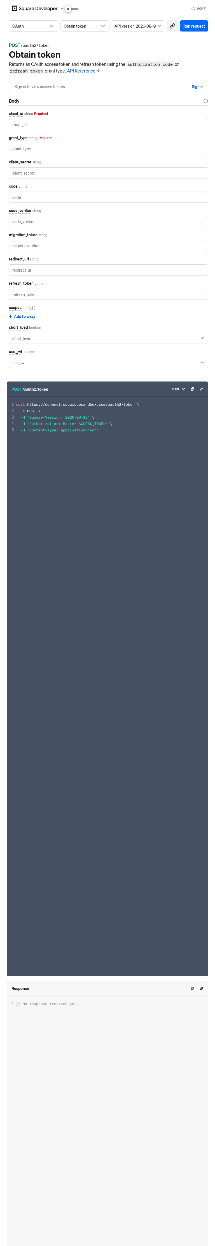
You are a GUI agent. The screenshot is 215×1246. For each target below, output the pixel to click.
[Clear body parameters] (206, 101)
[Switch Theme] (72, 9)
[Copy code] (192, 389)
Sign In (202, 8)
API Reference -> (83, 71)
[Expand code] (201, 389)
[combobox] (33, 26)
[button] (172, 26)
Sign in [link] (198, 86)
